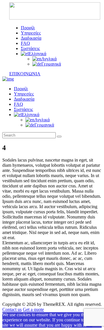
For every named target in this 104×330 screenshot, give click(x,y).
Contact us (12, 309)
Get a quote (33, 309)
